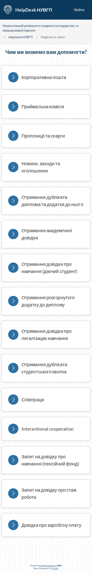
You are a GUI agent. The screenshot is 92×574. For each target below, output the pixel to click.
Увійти (79, 9)
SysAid (55, 568)
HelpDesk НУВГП (33, 10)
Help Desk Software (48, 566)
